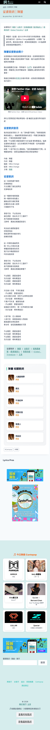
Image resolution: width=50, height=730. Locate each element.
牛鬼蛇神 (19, 400)
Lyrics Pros (8, 460)
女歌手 (19, 27)
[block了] (14, 589)
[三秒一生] (36, 566)
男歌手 (9, 682)
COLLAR (13, 625)
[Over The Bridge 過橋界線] (36, 589)
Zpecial (36, 625)
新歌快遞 (26, 352)
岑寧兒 (18, 78)
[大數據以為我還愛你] (36, 617)
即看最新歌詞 (25, 721)
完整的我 (19, 412)
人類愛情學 (20, 377)
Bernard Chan (36, 600)
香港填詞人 (37, 27)
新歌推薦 (29, 682)
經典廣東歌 (28, 27)
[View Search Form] (45, 2)
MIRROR (13, 574)
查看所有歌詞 (25, 714)
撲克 (17, 388)
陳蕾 (14, 27)
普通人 (18, 424)
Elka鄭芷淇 (13, 598)
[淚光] (14, 617)
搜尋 (43, 662)
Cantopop (8, 449)
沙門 (29, 67)
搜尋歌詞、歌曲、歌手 (11, 659)
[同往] (14, 566)
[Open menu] (39, 2)
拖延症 (18, 436)
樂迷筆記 (25, 685)
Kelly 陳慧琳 (36, 574)
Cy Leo (35, 598)
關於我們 (22, 704)
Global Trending (17, 30)
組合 (23, 682)
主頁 (4, 7)
